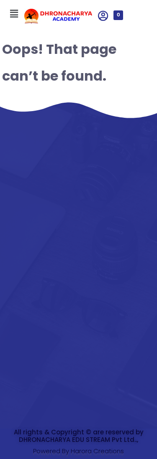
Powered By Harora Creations (78, 450)
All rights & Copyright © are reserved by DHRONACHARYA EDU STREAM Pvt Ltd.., (79, 436)
